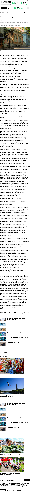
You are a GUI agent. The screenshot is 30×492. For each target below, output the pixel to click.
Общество (2, 14)
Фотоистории (3, 356)
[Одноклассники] (29, 13)
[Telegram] (27, 13)
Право (16, 14)
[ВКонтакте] (25, 13)
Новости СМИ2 (3, 352)
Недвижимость (9, 14)
